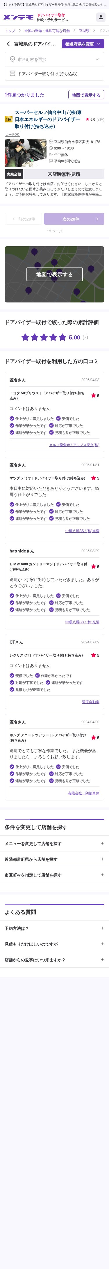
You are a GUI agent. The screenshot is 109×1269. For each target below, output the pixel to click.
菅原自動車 (90, 701)
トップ (10, 30)
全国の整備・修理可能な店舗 (47, 30)
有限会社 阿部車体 (83, 792)
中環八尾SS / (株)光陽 (82, 530)
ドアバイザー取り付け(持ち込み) (48, 73)
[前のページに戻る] (8, 43)
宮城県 (84, 30)
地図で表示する (86, 95)
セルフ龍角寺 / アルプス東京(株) (74, 444)
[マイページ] (101, 17)
